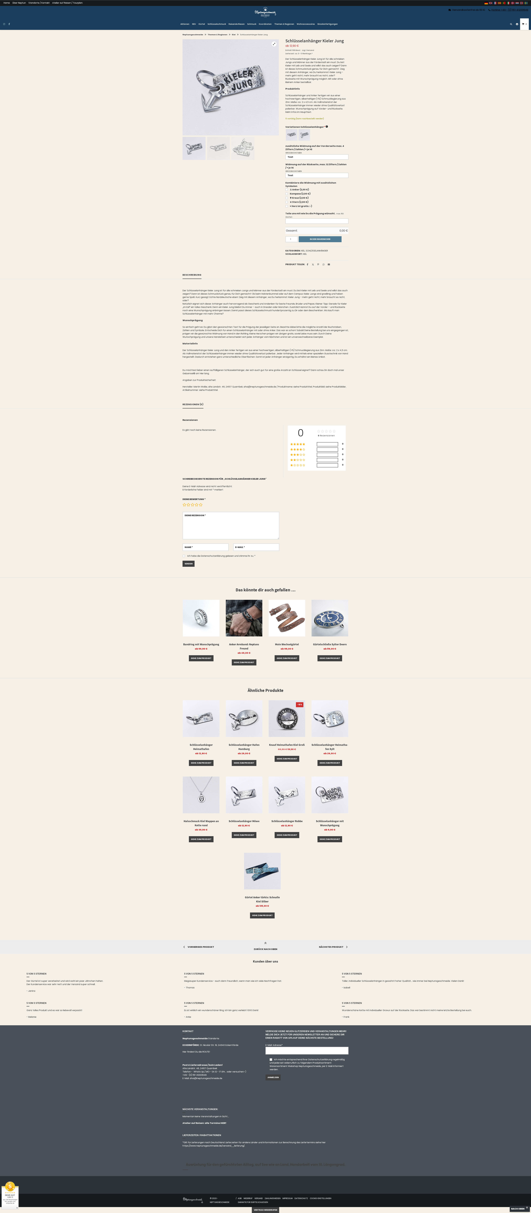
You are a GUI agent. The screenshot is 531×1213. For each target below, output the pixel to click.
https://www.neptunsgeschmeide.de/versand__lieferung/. (214, 1145)
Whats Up (199, 1071)
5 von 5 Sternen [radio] (200, 504)
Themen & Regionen (284, 24)
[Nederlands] (517, 3)
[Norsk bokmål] (522, 3)
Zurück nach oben (265, 949)
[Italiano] (508, 3)
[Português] (504, 3)
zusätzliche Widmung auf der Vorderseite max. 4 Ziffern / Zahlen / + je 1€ (314, 147)
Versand (310, 50)
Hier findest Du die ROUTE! (197, 1051)
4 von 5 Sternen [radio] (196, 504)
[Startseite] (265, 12)
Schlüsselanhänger (317, 250)
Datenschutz (301, 1198)
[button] (274, 43)
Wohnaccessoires (306, 24)
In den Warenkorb (320, 239)
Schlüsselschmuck (217, 24)
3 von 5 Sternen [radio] (192, 504)
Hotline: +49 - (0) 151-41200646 (509, 10)
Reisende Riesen (237, 24)
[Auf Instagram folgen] (4, 24)
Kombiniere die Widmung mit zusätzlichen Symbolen (310, 184)
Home (7, 3)
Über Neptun (19, 3)
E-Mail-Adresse (274, 1045)
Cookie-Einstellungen (320, 1198)
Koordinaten (265, 24)
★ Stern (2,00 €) (299, 202)
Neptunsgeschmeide (193, 34)
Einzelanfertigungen (327, 24)
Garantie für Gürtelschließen (253, 1202)
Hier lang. (204, 373)
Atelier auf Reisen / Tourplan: (67, 3)
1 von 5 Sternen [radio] (184, 504)
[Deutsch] (486, 3)
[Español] (499, 3)
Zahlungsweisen (273, 1198)
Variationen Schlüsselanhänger (306, 127)
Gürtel (201, 24)
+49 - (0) (195, 1075)
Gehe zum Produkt (201, 658)
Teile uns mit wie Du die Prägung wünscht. (310, 213)
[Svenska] (526, 3)
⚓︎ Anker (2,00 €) (299, 189)
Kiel (233, 34)
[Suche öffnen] (511, 24)
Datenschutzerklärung (213, 555)
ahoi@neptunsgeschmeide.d (205, 1078)
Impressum (288, 1198)
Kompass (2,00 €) (300, 193)
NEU (194, 24)
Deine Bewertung (194, 499)
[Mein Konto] (517, 24)
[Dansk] (513, 3)
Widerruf (248, 1198)
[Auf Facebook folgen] (9, 24)
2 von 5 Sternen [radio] (188, 504)
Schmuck (251, 24)
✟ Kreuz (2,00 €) (299, 197)
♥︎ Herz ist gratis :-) (301, 206)
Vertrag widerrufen (265, 1210)
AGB (240, 1198)
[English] (491, 3)
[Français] (495, 3)
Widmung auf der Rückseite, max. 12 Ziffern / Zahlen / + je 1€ (316, 166)
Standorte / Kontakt (39, 3)
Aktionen (184, 24)
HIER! (223, 1123)
